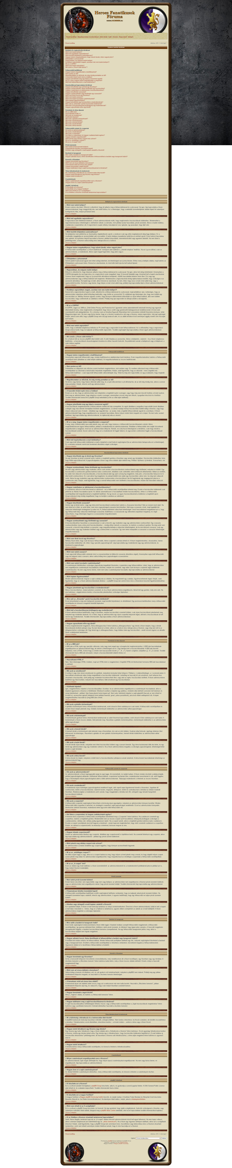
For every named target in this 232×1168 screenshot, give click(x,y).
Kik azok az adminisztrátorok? (75, 130)
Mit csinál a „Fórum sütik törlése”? (76, 67)
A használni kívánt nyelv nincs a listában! (78, 77)
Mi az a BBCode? (71, 112)
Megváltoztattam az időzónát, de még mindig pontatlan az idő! (85, 75)
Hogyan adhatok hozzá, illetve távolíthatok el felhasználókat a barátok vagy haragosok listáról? (96, 156)
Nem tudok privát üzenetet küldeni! (76, 147)
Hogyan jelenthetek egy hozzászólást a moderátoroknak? (84, 102)
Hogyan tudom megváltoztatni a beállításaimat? (81, 72)
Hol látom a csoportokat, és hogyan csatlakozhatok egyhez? (85, 135)
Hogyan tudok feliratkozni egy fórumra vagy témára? (82, 174)
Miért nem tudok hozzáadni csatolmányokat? (80, 99)
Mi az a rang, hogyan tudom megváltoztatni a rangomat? (83, 80)
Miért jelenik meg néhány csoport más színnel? (80, 138)
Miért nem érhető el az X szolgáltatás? (78, 191)
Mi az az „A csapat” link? (73, 142)
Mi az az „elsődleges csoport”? (75, 140)
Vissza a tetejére (70, 214)
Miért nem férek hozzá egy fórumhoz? (77, 95)
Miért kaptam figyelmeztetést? (75, 100)
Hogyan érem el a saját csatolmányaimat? (79, 182)
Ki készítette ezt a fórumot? (74, 187)
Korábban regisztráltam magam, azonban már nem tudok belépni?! (87, 62)
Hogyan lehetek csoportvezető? (75, 137)
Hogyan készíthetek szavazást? (75, 92)
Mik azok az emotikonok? (73, 115)
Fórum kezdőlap (70, 43)
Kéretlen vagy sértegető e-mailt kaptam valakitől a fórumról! (84, 150)
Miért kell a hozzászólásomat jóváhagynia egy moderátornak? (85, 105)
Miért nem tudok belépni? (73, 52)
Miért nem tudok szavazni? (74, 97)
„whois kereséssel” (109, 1122)
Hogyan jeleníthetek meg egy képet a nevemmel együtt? (83, 79)
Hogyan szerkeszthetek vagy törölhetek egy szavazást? (83, 93)
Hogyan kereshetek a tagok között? (77, 166)
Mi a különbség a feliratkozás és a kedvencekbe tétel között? (85, 173)
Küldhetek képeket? (72, 117)
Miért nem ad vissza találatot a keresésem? (79, 163)
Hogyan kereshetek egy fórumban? (77, 161)
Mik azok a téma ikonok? (73, 125)
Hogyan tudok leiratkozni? (74, 176)
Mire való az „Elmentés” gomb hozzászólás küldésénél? (83, 104)
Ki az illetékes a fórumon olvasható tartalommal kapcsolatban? (85, 192)
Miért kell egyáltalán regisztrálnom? (77, 54)
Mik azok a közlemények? (73, 120)
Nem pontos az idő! (71, 74)
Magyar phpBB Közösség (89, 1097)
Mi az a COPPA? (70, 64)
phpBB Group (96, 1086)
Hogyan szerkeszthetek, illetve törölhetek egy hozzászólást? (85, 88)
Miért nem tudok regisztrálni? (74, 65)
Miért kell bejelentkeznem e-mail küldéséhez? (80, 82)
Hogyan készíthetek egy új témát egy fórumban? (81, 87)
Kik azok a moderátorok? (73, 132)
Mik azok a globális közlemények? (76, 119)
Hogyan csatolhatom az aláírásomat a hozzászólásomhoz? (84, 90)
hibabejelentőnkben (138, 1099)
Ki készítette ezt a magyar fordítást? (77, 189)
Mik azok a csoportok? (72, 133)
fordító (100, 1097)
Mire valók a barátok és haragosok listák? (79, 155)
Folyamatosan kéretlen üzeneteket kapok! (79, 148)
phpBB (110, 1141)
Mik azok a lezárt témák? (73, 124)
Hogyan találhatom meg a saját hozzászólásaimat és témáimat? (86, 168)
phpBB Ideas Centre (108, 1110)
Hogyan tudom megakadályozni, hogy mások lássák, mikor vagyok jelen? (89, 57)
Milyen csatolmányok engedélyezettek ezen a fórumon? (83, 181)
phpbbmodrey (124, 1142)
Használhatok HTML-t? (73, 113)
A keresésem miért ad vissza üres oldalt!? (79, 165)
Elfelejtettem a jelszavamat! (74, 59)
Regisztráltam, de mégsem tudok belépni (78, 60)
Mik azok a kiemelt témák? (74, 122)
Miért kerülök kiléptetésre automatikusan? (79, 55)
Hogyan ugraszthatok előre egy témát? (78, 107)
